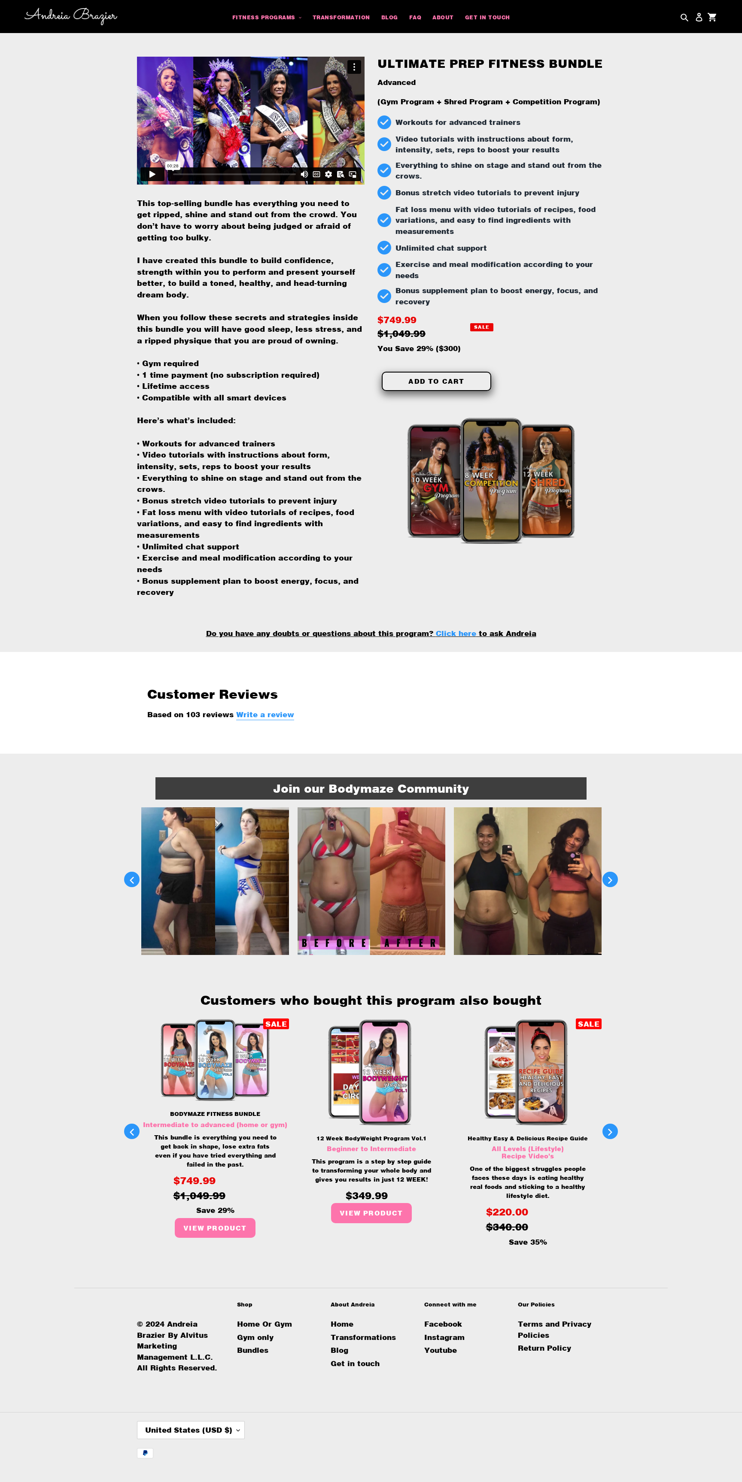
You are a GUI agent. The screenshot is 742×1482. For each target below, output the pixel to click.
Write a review (265, 714)
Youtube (440, 1350)
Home (342, 1324)
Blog (339, 1350)
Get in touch (355, 1363)
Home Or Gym (264, 1324)
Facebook (443, 1324)
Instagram (444, 1337)
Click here (456, 633)
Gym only (255, 1337)
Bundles (252, 1350)
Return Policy (544, 1348)
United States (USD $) (188, 1430)
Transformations (363, 1337)
